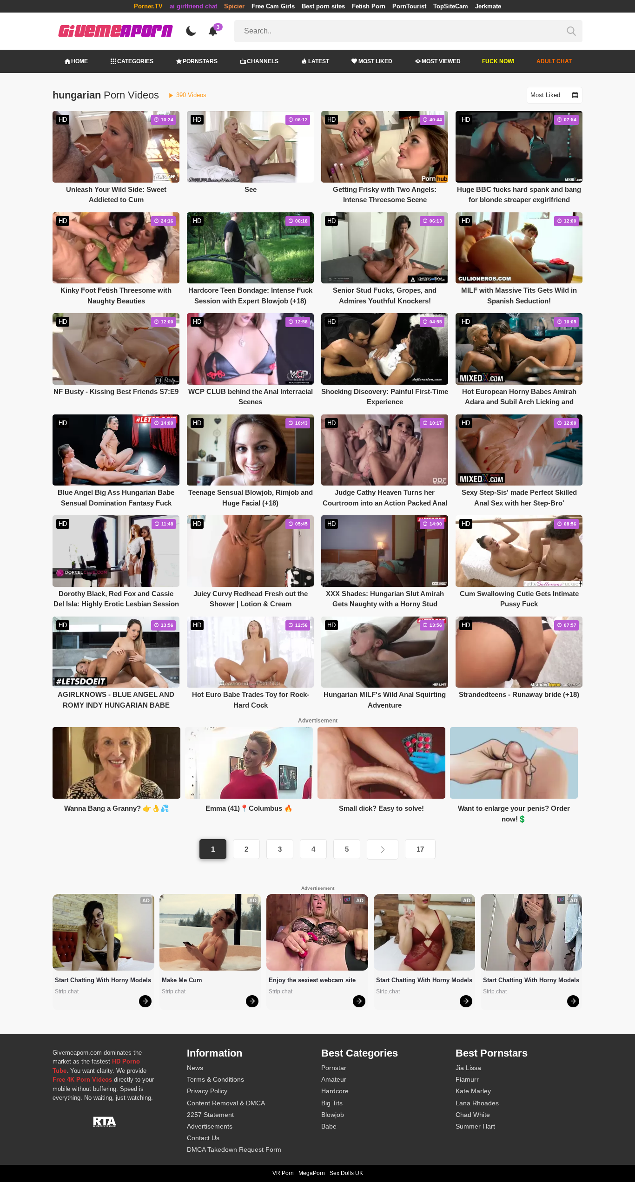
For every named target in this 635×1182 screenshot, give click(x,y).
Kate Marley (473, 1091)
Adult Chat (554, 61)
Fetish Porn (368, 6)
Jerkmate (488, 6)
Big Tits (332, 1103)
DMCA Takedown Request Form (234, 1149)
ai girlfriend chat (193, 6)
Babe (329, 1126)
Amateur (333, 1079)
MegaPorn (311, 1173)
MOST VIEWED (441, 61)
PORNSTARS (200, 61)
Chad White (473, 1114)
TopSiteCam (450, 6)
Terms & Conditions (215, 1079)
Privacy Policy (207, 1091)
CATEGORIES (135, 61)
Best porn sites (323, 6)
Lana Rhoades (477, 1103)
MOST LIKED (375, 61)
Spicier (234, 6)
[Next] (382, 849)
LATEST (318, 61)
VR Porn (283, 1173)
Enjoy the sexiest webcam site (312, 980)
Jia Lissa (468, 1067)
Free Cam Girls (273, 6)
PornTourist (409, 6)
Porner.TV (148, 6)
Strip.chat (67, 991)
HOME (79, 61)
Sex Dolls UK (346, 1173)
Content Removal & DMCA (226, 1103)
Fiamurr (467, 1079)
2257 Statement (210, 1114)
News (195, 1067)
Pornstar (333, 1067)
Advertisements (209, 1126)
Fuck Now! (498, 61)
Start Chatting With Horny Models (103, 980)
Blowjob (332, 1114)
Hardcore (335, 1091)
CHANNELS (262, 61)
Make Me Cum (182, 980)
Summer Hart (475, 1126)
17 (420, 849)
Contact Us (203, 1138)
